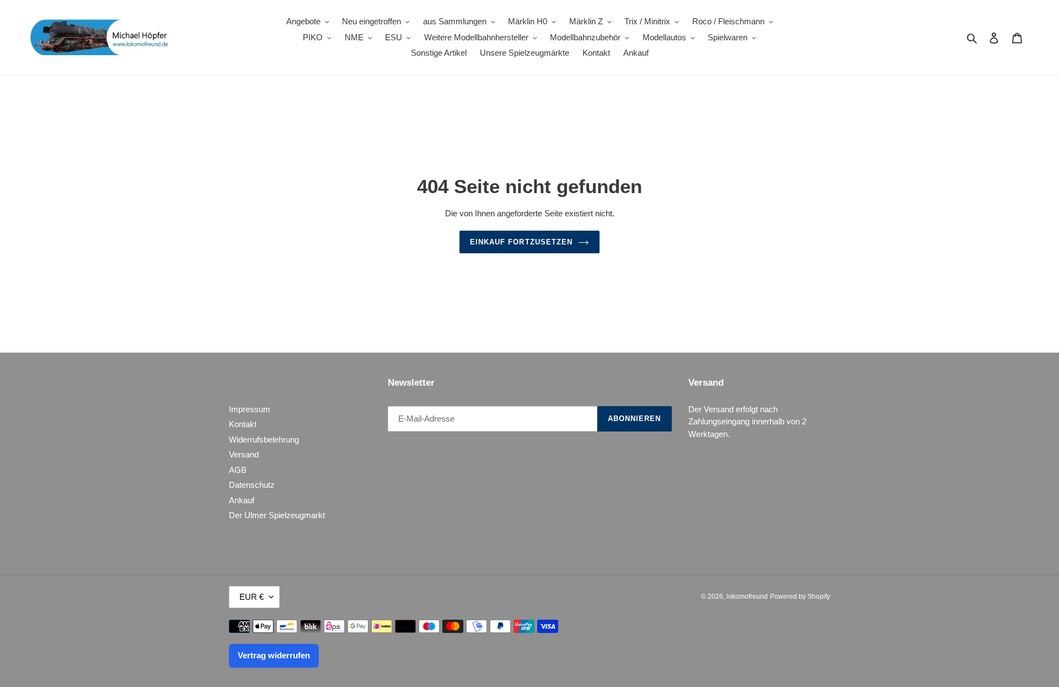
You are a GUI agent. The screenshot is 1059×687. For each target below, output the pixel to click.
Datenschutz (252, 484)
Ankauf (241, 500)
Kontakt (242, 424)
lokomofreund (747, 596)
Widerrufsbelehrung (264, 439)
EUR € (251, 596)
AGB (238, 470)
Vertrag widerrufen (274, 655)
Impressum (249, 409)
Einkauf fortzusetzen (521, 242)
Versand (244, 454)
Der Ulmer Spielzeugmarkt (277, 515)
